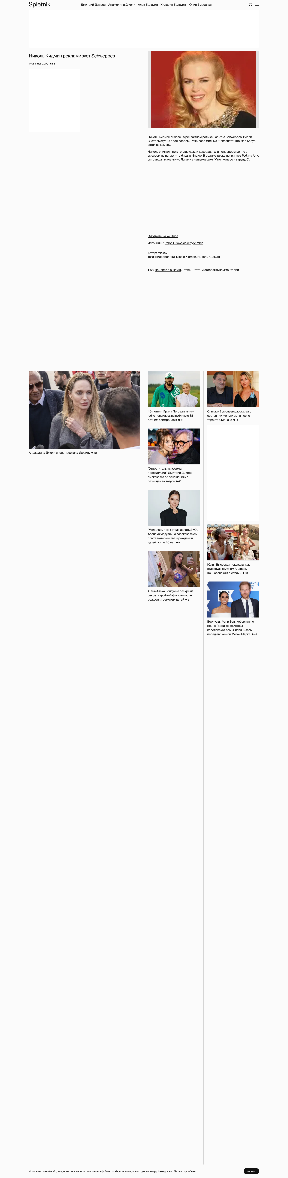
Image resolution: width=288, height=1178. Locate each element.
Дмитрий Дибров (93, 5)
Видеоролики (165, 257)
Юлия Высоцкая (200, 5)
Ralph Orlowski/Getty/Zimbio (184, 243)
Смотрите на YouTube (163, 236)
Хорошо (251, 1171)
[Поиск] (251, 5)
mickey (162, 253)
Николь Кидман (208, 257)
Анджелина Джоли (121, 5)
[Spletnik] (39, 4)
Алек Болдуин (148, 5)
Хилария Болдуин (173, 5)
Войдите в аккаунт (168, 270)
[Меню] (257, 5)
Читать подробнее (184, 1171)
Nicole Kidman (186, 257)
